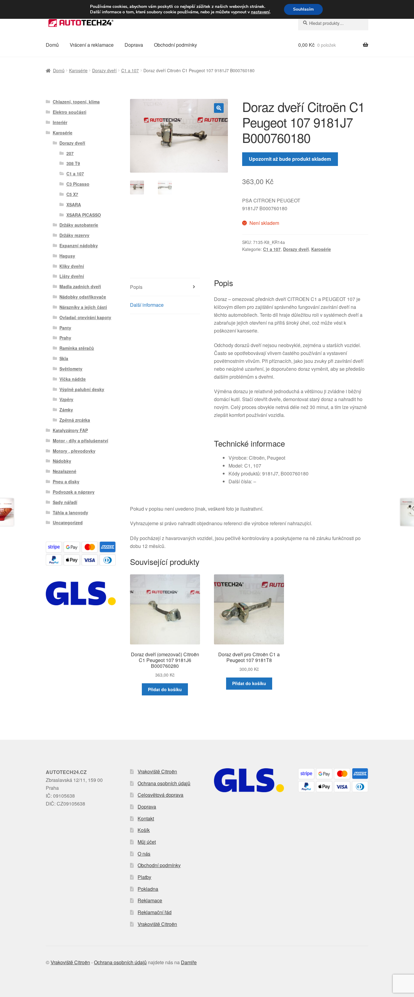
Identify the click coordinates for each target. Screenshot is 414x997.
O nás (144, 853)
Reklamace (150, 900)
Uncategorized (68, 522)
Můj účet (147, 841)
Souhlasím (303, 9)
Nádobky (62, 461)
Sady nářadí (65, 502)
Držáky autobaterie (78, 225)
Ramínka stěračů (76, 348)
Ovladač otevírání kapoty (85, 317)
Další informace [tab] (147, 304)
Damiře (189, 962)
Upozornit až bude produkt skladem (290, 158)
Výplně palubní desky (81, 389)
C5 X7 (72, 194)
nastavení (260, 12)
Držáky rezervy (74, 235)
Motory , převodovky (74, 451)
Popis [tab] (136, 286)
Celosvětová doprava (160, 794)
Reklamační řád (155, 912)
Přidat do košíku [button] (165, 689)
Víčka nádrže (72, 379)
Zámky (66, 410)
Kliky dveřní (71, 266)
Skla (63, 358)
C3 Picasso (77, 184)
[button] (219, 108)
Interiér (60, 122)
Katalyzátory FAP (70, 430)
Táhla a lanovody (70, 512)
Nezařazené (64, 471)
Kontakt (146, 818)
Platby (144, 877)
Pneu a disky (66, 481)
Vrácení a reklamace (92, 44)
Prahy (65, 338)
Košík (144, 829)
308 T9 (73, 163)
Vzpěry (66, 399)
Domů (52, 44)
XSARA (73, 204)
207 (70, 153)
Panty (65, 328)
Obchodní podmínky (175, 44)
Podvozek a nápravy (74, 492)
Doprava (134, 44)
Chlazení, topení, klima (76, 102)
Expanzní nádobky (78, 245)
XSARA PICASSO (83, 215)
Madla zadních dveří (80, 286)
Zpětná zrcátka (74, 420)
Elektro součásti (69, 112)
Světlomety (70, 369)
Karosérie (78, 70)
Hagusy (67, 256)
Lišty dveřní (71, 276)
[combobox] (333, 23)
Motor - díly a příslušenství (80, 441)
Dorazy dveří (104, 70)
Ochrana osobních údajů (164, 783)
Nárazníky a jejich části (83, 307)
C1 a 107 (130, 70)
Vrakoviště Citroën (157, 771)
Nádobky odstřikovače (82, 297)
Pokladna (148, 888)
